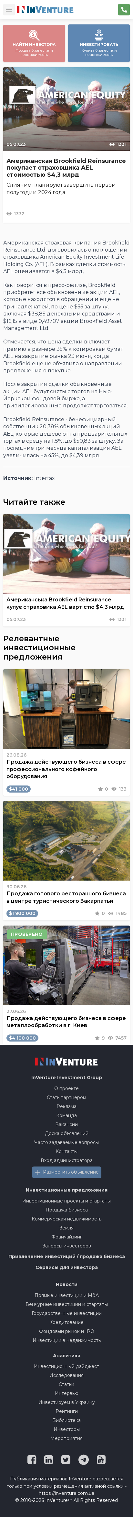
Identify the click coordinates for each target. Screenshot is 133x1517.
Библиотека (66, 1420)
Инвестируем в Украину (66, 1402)
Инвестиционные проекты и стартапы (66, 1201)
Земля (66, 1228)
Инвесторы (67, 1429)
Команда (66, 1115)
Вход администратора (67, 1160)
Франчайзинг (66, 1237)
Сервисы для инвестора (67, 1267)
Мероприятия (66, 1438)
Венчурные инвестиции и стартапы (67, 1304)
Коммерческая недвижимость (66, 1219)
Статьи (66, 1384)
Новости (66, 1284)
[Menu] (9, 9)
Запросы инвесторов (66, 1246)
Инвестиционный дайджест (66, 1366)
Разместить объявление (71, 1172)
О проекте (66, 1088)
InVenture (66, 1077)
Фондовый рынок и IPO (66, 1331)
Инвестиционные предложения (66, 1190)
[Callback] (124, 9)
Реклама (66, 1106)
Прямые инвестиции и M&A (67, 1295)
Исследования (66, 1375)
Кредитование (66, 1322)
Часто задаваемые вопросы (66, 1142)
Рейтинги (67, 1411)
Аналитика (66, 1356)
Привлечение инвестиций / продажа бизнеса (66, 1256)
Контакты (66, 1151)
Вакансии (66, 1124)
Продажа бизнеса (67, 1210)
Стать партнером (66, 1097)
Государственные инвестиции (67, 1313)
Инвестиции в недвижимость (67, 1340)
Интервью (66, 1393)
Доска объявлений (66, 1133)
